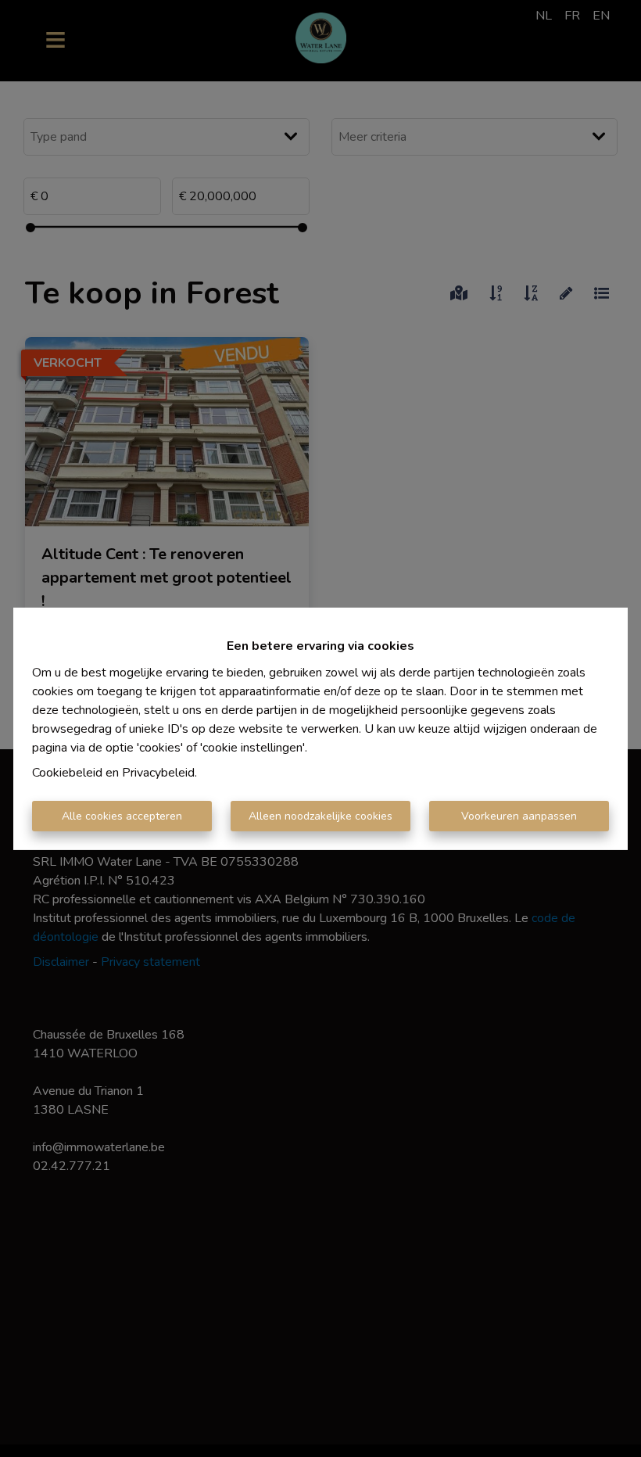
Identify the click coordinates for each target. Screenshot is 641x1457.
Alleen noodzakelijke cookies (320, 816)
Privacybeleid (158, 772)
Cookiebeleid (67, 772)
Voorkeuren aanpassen (519, 816)
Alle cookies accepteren (122, 816)
